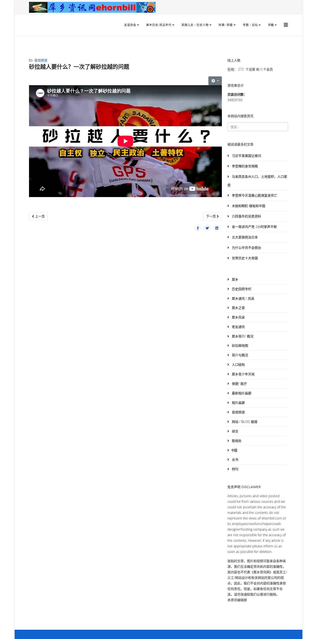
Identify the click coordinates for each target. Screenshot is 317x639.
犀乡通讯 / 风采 (242, 298)
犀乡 (234, 279)
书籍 (271, 25)
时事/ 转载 (226, 25)
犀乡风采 (238, 317)
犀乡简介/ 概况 (242, 336)
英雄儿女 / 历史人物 (195, 25)
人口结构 (238, 364)
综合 (234, 431)
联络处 (236, 440)
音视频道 (40, 60)
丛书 (234, 459)
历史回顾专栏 (241, 289)
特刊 (234, 469)
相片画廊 (238, 402)
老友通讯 (238, 326)
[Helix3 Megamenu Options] (286, 25)
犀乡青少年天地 (243, 374)
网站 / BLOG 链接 (244, 421)
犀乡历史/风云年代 (159, 25)
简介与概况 (239, 355)
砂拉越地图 (239, 345)
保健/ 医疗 (239, 383)
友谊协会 (130, 25)
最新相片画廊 (241, 393)
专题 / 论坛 (250, 25)
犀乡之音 (238, 307)
